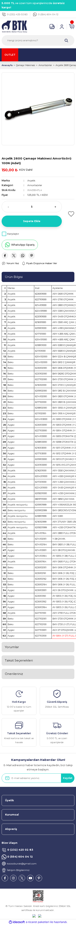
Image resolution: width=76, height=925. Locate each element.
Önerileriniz (14, 674)
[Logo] (14, 26)
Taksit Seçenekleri (19, 660)
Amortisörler (34, 185)
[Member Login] (62, 26)
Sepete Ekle (31, 221)
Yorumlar (12, 647)
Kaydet (67, 778)
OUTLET (9, 54)
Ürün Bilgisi (14, 277)
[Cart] (71, 26)
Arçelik (31, 180)
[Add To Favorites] (70, 214)
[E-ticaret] (37, 922)
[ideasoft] (17, 922)
